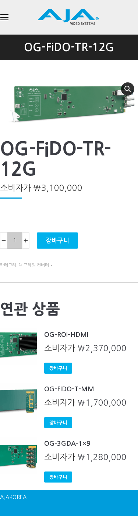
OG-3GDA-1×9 (67, 443)
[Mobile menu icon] (4, 17)
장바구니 (57, 241)
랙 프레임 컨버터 (33, 265)
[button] (127, 89)
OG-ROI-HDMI (66, 334)
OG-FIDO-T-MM (69, 389)
